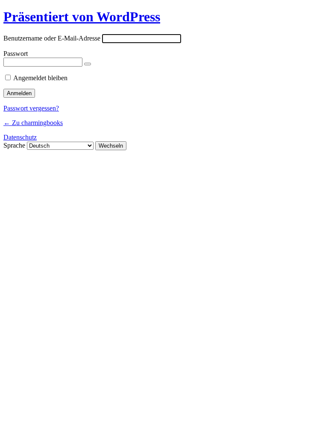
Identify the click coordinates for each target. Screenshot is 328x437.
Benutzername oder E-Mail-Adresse (51, 38)
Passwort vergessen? (31, 108)
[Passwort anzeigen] (87, 64)
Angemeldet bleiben (40, 78)
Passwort (15, 53)
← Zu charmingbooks (33, 122)
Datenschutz (20, 137)
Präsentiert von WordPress (81, 16)
